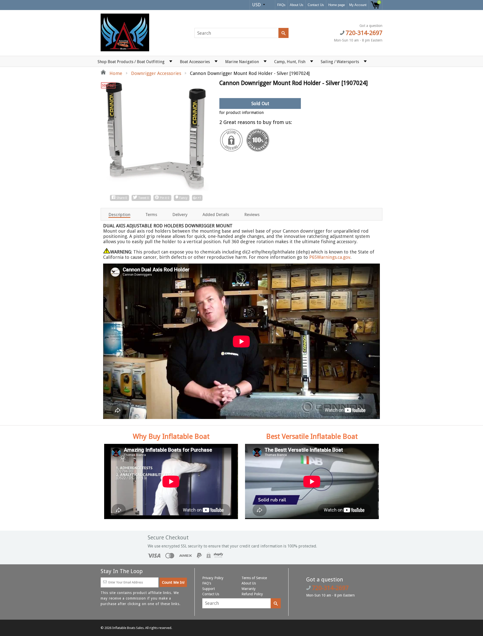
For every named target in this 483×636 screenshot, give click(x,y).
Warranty (249, 589)
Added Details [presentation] (216, 214)
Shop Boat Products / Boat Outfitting (131, 61)
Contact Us (316, 5)
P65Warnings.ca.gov (329, 257)
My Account (358, 5)
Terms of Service (254, 578)
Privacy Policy (212, 578)
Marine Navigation (242, 61)
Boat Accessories (195, 61)
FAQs (281, 5)
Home (115, 73)
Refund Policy (252, 594)
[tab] (119, 214)
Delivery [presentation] (179, 214)
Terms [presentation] (151, 214)
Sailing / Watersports (340, 61)
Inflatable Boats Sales (128, 628)
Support (208, 589)
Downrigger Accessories (156, 73)
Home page (336, 5)
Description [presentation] (119, 214)
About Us (296, 5)
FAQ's (206, 583)
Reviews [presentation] (252, 214)
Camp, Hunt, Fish (289, 61)
